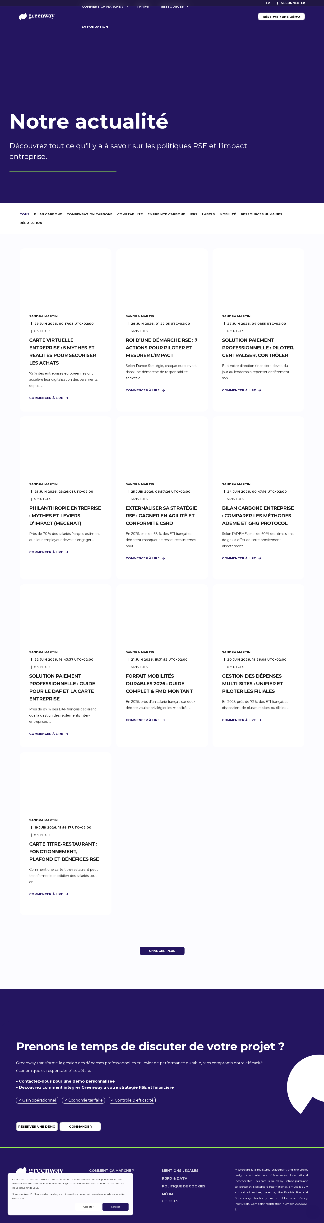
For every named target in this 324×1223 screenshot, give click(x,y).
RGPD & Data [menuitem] (174, 1178)
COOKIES (170, 1201)
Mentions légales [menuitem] (180, 1170)
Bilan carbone (48, 214)
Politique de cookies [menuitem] (183, 1186)
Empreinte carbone (166, 214)
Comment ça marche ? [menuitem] (111, 1170)
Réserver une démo (281, 16)
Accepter (88, 1206)
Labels (208, 214)
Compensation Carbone (89, 214)
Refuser (115, 1206)
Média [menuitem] (168, 1194)
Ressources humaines (261, 214)
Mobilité (228, 214)
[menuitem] (293, 3)
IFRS (193, 214)
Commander (80, 1126)
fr (268, 3)
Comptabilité (130, 214)
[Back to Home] (37, 16)
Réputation (31, 223)
